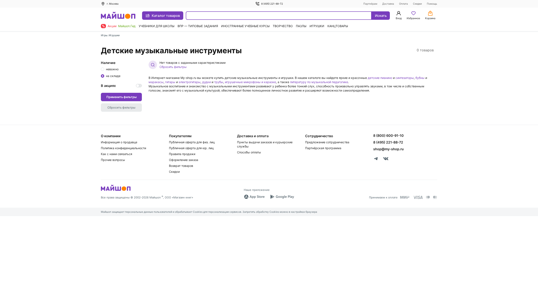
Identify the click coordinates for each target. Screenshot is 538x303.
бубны (420, 78)
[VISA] (418, 197)
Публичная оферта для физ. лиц (192, 142)
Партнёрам (370, 3)
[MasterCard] (428, 197)
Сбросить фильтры (173, 67)
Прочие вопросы (113, 160)
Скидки (417, 3)
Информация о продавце (119, 142)
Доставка (388, 3)
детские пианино (380, 78)
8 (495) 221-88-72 (272, 3)
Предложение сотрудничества (327, 142)
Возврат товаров (181, 165)
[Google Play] (282, 196)
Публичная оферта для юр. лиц (191, 148)
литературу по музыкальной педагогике (319, 82)
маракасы (156, 82)
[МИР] (405, 197)
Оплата (403, 3)
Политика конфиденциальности (123, 148)
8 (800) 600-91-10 (388, 135)
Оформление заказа (183, 160)
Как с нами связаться (116, 154)
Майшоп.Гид (127, 26)
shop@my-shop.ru (388, 149)
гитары (170, 82)
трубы (218, 82)
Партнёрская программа (323, 148)
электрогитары (189, 82)
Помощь (432, 3)
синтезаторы (405, 78)
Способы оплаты (249, 152)
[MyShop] (116, 190)
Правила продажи (182, 154)
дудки (206, 82)
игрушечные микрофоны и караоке (250, 82)
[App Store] (254, 196)
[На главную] (118, 16)
